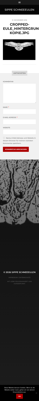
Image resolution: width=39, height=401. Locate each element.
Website (6, 128)
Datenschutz (24, 277)
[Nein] (36, 393)
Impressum (13, 277)
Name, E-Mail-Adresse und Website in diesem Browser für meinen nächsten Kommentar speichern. (19, 140)
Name (6, 107)
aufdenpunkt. (19, 283)
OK (19, 396)
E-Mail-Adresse (10, 117)
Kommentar (8, 82)
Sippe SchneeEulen (19, 9)
